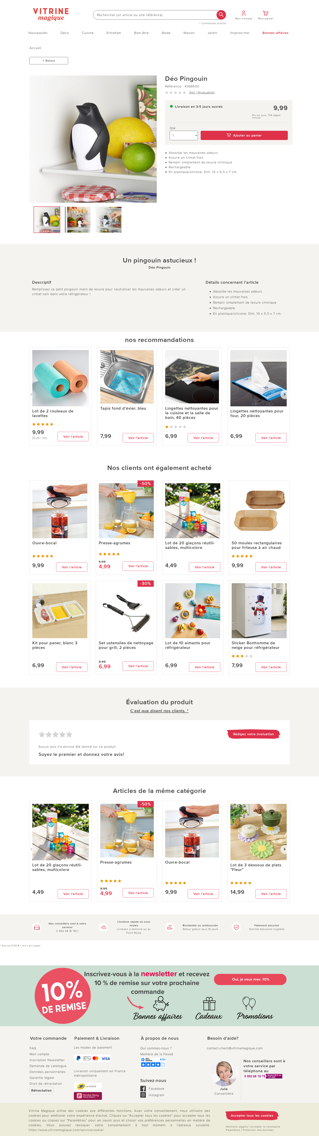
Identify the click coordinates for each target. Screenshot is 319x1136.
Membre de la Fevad (156, 1054)
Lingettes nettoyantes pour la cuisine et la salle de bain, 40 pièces (191, 413)
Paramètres (233, 1130)
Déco (65, 33)
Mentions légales (237, 1126)
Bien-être (141, 33)
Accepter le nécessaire (265, 1126)
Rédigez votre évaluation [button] (253, 734)
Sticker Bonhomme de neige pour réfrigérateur (256, 645)
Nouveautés (38, 33)
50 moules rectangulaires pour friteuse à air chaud (257, 545)
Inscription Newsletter (47, 1060)
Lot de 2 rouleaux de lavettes (52, 413)
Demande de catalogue (48, 1066)
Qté (173, 128)
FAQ (33, 1048)
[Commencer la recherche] (221, 15)
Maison (189, 33)
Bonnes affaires (276, 33)
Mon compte (39, 1054)
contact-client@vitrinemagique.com (235, 1048)
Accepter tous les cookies (252, 1115)
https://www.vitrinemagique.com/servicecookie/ (66, 1130)
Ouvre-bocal (44, 543)
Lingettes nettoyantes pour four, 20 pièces (257, 413)
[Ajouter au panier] (244, 128)
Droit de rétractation (46, 1084)
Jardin (212, 33)
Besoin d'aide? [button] (223, 1038)
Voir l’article (73, 437)
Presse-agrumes (114, 543)
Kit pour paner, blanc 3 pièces (55, 645)
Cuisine (88, 33)
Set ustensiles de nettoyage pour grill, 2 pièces (126, 645)
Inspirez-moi (240, 33)
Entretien (114, 33)
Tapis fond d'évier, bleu (123, 408)
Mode (166, 33)
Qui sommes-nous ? (156, 1048)
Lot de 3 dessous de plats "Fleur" (255, 867)
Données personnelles (48, 1072)
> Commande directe (212, 23)
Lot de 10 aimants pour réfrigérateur (188, 645)
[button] (48, 1038)
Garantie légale (42, 1078)
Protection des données (258, 1130)
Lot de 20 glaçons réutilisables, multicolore (190, 545)
